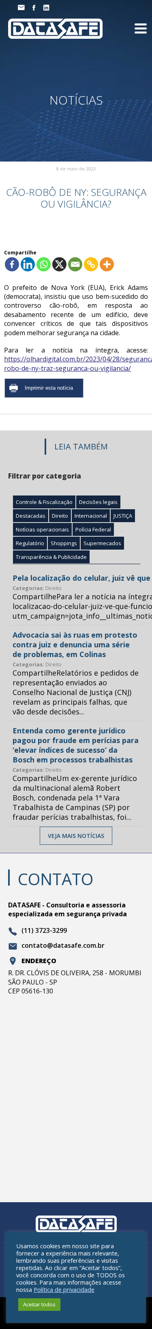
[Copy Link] (91, 264)
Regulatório (30, 543)
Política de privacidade (64, 1289)
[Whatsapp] (43, 264)
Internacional (91, 515)
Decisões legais (98, 502)
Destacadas (30, 515)
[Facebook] (12, 264)
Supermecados (102, 543)
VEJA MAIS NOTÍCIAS (76, 836)
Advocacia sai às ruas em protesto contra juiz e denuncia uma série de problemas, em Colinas (75, 644)
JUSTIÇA (122, 515)
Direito (60, 515)
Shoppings (64, 543)
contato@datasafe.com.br (63, 946)
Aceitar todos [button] (39, 1304)
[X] (59, 264)
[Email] (75, 264)
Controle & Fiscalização (44, 502)
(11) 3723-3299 (44, 931)
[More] (107, 264)
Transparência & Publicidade (51, 557)
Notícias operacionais (42, 529)
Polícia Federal (93, 529)
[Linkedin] (28, 264)
